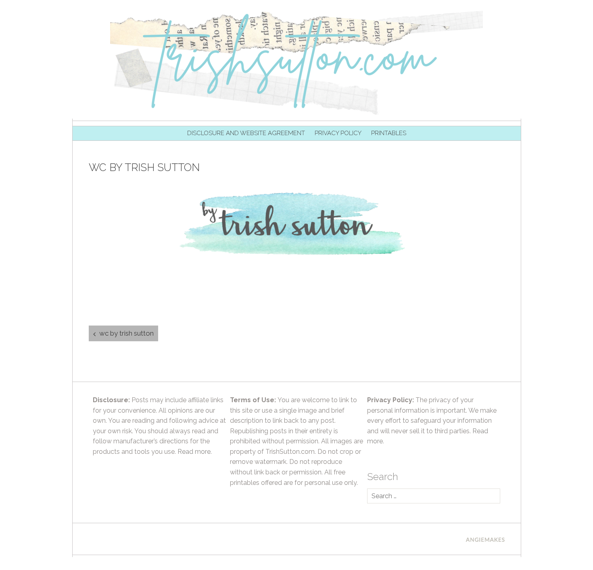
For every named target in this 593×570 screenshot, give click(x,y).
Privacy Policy (338, 133)
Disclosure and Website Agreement (246, 133)
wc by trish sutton (126, 333)
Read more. (194, 451)
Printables (388, 133)
